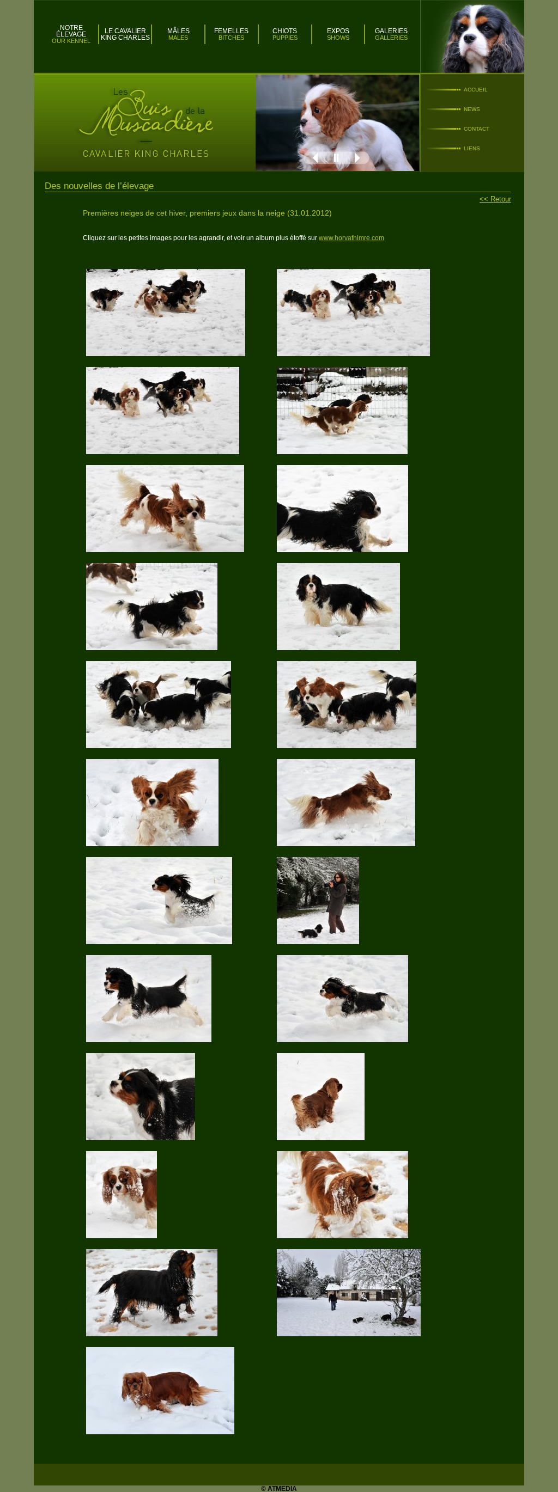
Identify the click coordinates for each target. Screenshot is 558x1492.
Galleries (391, 37)
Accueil (476, 90)
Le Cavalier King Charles (125, 34)
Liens (472, 148)
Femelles (231, 31)
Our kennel (71, 41)
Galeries (391, 31)
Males (178, 37)
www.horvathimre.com (351, 238)
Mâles (178, 31)
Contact (476, 129)
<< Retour (495, 199)
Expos (338, 31)
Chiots (284, 31)
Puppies (285, 37)
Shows (338, 37)
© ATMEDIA (279, 1488)
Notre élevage (71, 31)
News (472, 109)
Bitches (231, 37)
